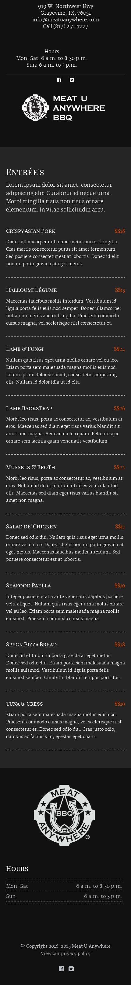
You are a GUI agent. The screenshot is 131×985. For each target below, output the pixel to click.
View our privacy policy (65, 954)
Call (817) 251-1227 (65, 27)
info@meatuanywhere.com (65, 20)
